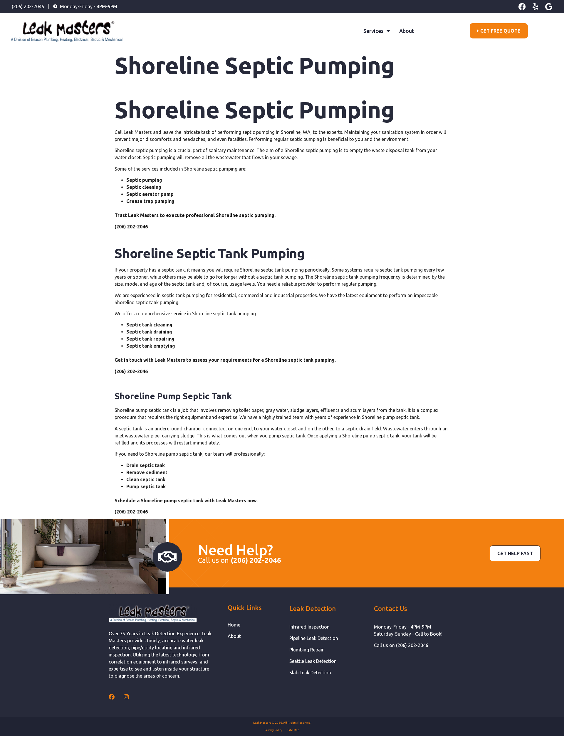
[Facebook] (522, 6)
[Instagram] (126, 697)
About (406, 31)
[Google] (548, 6)
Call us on (239, 560)
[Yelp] (535, 6)
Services (373, 31)
